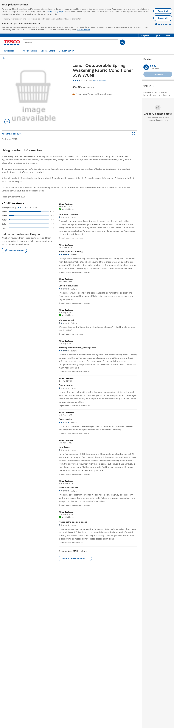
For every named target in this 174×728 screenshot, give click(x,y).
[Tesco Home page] (12, 42)
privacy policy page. (54, 11)
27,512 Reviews (99, 80)
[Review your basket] (146, 67)
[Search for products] (122, 42)
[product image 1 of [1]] (34, 95)
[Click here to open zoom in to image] (7, 121)
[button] (145, 35)
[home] (4, 58)
